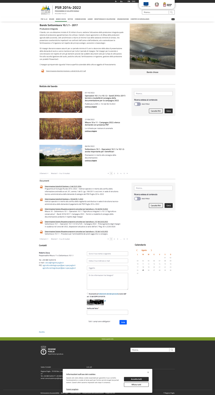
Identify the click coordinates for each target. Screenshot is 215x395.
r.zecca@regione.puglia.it (54, 262)
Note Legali (64, 393)
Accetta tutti (136, 379)
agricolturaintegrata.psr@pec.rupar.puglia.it (59, 268)
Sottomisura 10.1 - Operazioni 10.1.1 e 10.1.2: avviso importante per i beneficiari (104, 150)
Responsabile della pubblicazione (93, 393)
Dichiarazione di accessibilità (50, 393)
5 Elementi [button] (43, 239)
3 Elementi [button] (43, 173)
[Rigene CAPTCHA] (105, 301)
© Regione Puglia (168, 393)
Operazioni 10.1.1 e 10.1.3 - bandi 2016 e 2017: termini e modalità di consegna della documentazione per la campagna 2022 (105, 98)
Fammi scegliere (72, 389)
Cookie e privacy (75, 393)
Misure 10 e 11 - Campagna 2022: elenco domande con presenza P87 (102, 123)
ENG (133, 1)
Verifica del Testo (92, 308)
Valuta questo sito (107, 339)
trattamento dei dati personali (108, 294)
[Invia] (171, 12)
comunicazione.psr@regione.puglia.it (57, 378)
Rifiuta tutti (136, 384)
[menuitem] (44, 19)
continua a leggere (91, 106)
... (120, 239)
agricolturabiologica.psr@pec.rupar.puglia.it (59, 265)
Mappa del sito (110, 393)
